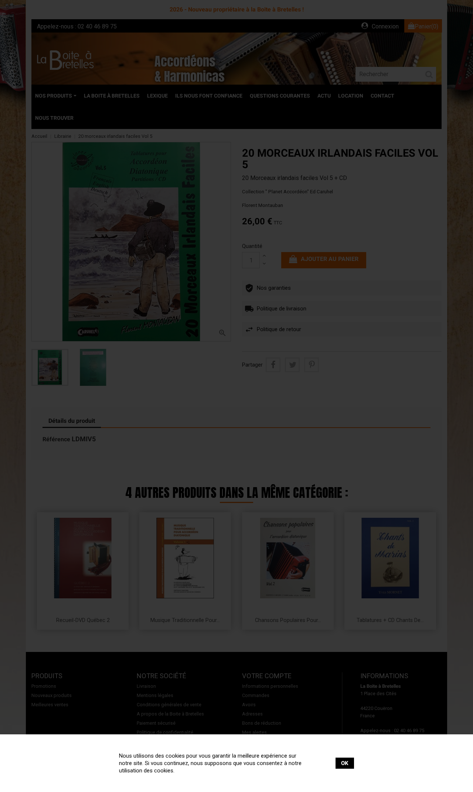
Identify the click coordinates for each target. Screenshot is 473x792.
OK (344, 763)
